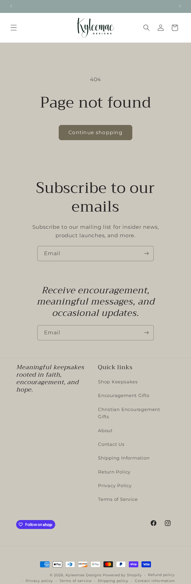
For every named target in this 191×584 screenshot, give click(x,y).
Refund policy (161, 575)
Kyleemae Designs (84, 575)
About (105, 430)
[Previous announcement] (10, 6)
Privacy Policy (115, 485)
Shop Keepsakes (118, 382)
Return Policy (114, 472)
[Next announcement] (180, 6)
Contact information (155, 581)
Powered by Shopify (122, 575)
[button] (13, 28)
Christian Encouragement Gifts (129, 413)
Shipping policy (113, 581)
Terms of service (75, 581)
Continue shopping (95, 132)
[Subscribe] (146, 253)
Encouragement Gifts (123, 395)
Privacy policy (39, 581)
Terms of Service (118, 499)
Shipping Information (124, 458)
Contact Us (111, 444)
